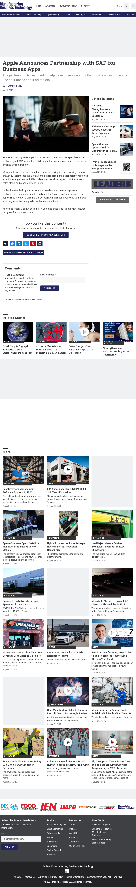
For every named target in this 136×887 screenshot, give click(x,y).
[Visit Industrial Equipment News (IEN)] (48, 807)
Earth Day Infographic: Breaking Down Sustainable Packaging (17, 349)
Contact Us (30, 877)
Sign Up (9, 847)
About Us (18, 877)
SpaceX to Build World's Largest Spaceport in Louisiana (21, 603)
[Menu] (133, 6)
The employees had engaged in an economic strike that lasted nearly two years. (21, 775)
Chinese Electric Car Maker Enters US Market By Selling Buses (51, 349)
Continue (49, 288)
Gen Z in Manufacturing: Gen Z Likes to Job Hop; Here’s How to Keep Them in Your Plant (112, 655)
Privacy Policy (56, 877)
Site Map (118, 877)
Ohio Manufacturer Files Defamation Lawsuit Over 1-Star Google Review (67, 712)
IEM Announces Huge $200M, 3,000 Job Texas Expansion (103, 129)
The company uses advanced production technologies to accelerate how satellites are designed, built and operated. (22, 557)
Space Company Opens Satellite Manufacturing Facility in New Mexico (104, 148)
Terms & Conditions (75, 877)
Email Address (48, 275)
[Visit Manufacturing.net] (106, 807)
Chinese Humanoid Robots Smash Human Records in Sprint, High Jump (68, 763)
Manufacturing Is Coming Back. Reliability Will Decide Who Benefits (111, 712)
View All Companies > (112, 199)
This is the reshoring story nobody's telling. (112, 717)
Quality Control (57, 705)
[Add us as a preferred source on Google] (39, 243)
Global (8, 342)
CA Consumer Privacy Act (99, 877)
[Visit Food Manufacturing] (29, 807)
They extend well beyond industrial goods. (67, 659)
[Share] (12, 243)
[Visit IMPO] (68, 807)
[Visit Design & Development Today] (9, 807)
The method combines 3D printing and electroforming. (65, 555)
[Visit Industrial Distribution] (87, 807)
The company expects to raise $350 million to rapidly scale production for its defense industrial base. (23, 662)
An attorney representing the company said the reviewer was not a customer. (67, 718)
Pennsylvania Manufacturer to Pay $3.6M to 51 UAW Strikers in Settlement (22, 764)
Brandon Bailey (15, 86)
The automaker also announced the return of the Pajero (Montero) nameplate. (111, 609)
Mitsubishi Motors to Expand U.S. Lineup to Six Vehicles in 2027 (110, 603)
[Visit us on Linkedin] (67, 871)
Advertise (42, 877)
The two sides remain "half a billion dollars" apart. (108, 555)
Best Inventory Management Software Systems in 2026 (18, 491)
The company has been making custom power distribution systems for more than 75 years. (67, 499)
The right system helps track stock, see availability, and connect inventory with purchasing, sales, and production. (22, 499)
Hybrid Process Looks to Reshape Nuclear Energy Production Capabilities (104, 165)
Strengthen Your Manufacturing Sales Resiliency (103, 112)
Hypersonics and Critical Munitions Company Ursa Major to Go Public (22, 654)
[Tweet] (26, 243)
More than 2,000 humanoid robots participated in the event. (63, 770)
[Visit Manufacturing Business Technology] (126, 807)
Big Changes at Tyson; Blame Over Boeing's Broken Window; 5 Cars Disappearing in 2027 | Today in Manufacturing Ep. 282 (111, 765)
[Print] (5, 243)
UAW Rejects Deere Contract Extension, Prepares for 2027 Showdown (108, 546)
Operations (9, 538)
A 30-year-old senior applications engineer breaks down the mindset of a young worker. (112, 666)
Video (51, 484)
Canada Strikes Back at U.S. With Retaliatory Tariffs (65, 654)
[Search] (126, 6)
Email (4, 834)
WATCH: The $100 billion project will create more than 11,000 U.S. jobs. (23, 609)
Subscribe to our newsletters (46, 235)
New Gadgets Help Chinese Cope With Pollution (81, 349)
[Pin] (33, 243)
